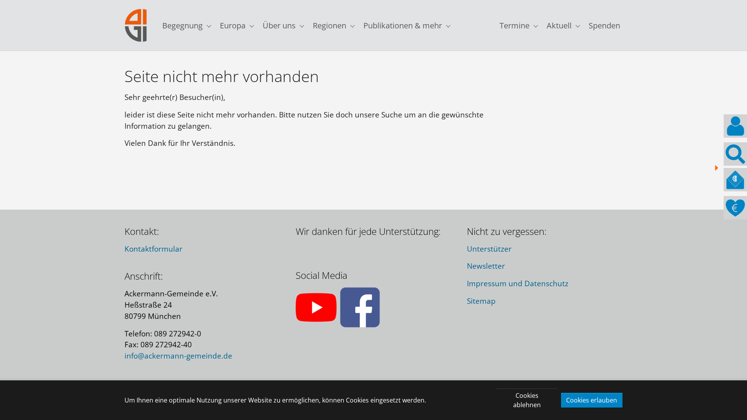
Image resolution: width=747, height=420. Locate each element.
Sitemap (481, 301)
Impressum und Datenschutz (517, 283)
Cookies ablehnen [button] (527, 400)
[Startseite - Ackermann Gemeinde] (135, 25)
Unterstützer (489, 248)
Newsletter (486, 266)
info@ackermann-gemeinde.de (178, 355)
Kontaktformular (153, 248)
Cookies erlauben (591, 400)
